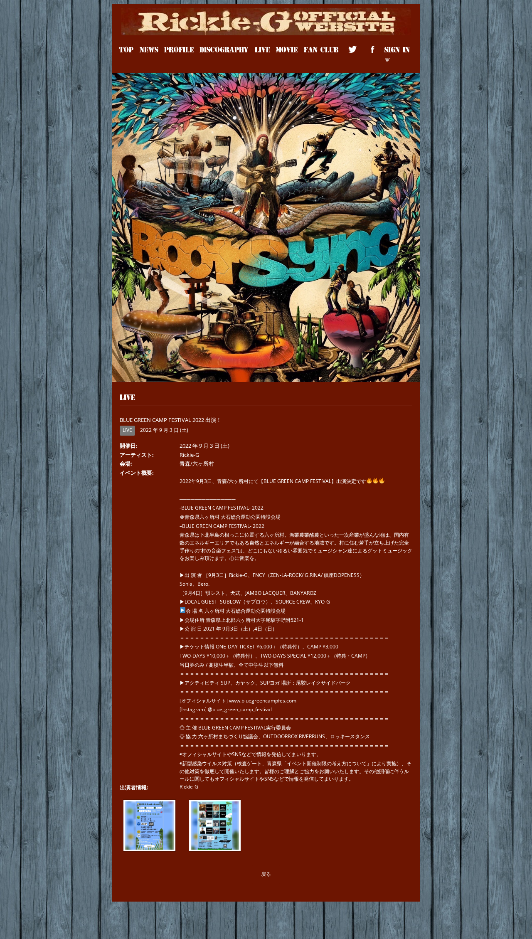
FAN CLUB (321, 49)
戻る (266, 873)
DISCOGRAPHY (224, 49)
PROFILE (179, 49)
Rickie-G (266, 13)
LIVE (262, 49)
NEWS (149, 49)
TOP (126, 49)
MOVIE (287, 49)
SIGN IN (397, 49)
